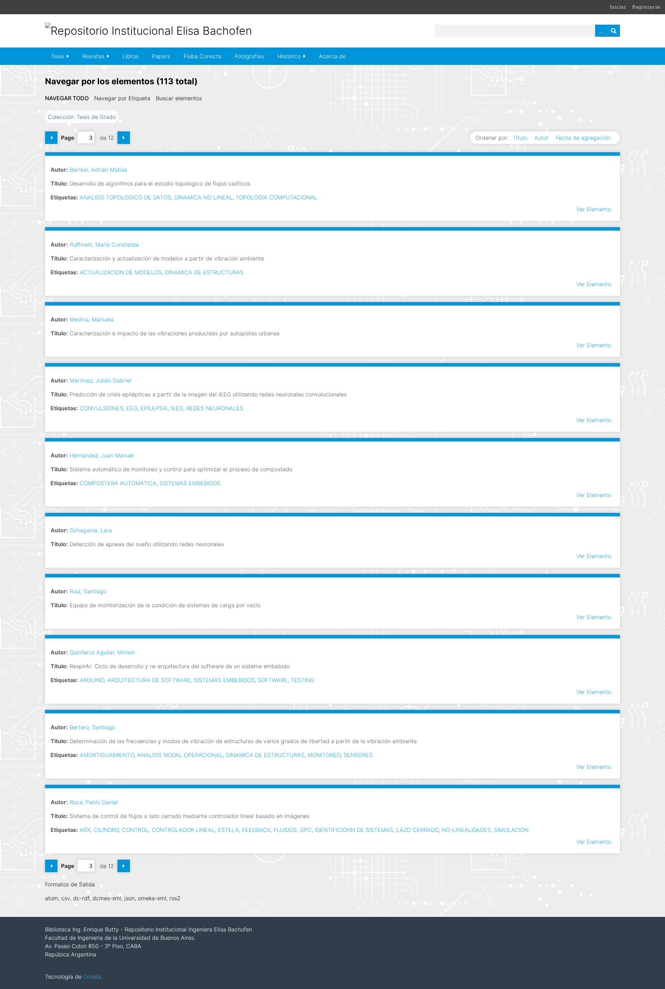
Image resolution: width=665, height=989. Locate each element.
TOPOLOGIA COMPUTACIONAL (276, 197)
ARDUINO (92, 680)
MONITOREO (324, 754)
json (129, 898)
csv (65, 898)
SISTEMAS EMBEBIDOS (190, 483)
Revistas (93, 56)
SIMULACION (511, 829)
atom (51, 898)
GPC (306, 829)
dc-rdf (81, 898)
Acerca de (332, 56)
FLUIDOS (285, 829)
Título (521, 137)
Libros (131, 56)
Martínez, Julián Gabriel (100, 380)
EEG (132, 408)
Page (67, 137)
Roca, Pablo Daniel (94, 802)
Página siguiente (123, 137)
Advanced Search (601, 31)
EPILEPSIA (154, 408)
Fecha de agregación (583, 137)
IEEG (177, 408)
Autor (542, 137)
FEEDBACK (256, 829)
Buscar (614, 31)
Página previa (51, 137)
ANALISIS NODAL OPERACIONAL (180, 754)
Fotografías (249, 56)
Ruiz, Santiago (88, 591)
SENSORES (358, 754)
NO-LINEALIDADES (466, 829)
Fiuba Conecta (202, 56)
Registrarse (646, 7)
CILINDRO (106, 829)
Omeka (92, 976)
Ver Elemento (593, 209)
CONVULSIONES (101, 408)
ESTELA (228, 829)
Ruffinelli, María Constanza (104, 244)
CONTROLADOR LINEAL (183, 829)
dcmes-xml (106, 898)
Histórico (289, 56)
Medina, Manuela (92, 319)
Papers (161, 56)
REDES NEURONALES (214, 408)
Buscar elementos (179, 98)
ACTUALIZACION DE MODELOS (121, 272)
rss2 (174, 898)
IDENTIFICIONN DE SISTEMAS (354, 829)
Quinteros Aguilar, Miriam (102, 652)
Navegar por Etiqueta (122, 98)
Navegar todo (67, 98)
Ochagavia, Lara (91, 530)
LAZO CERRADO (417, 829)
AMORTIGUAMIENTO (107, 754)
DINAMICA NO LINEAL (203, 197)
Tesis (57, 56)
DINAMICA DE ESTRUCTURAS (204, 272)
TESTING (302, 680)
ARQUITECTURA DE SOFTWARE (149, 680)
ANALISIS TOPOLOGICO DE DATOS (125, 197)
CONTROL (135, 829)
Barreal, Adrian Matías (98, 169)
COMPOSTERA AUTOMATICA (118, 483)
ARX (85, 829)
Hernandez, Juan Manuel (102, 455)
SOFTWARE (272, 680)
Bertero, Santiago (92, 727)
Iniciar (618, 7)
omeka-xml (152, 898)
